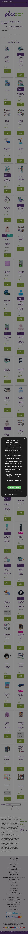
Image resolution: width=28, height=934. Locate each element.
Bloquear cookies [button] (14, 491)
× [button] (24, 438)
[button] (10, 494)
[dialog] (14, 467)
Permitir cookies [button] (14, 487)
